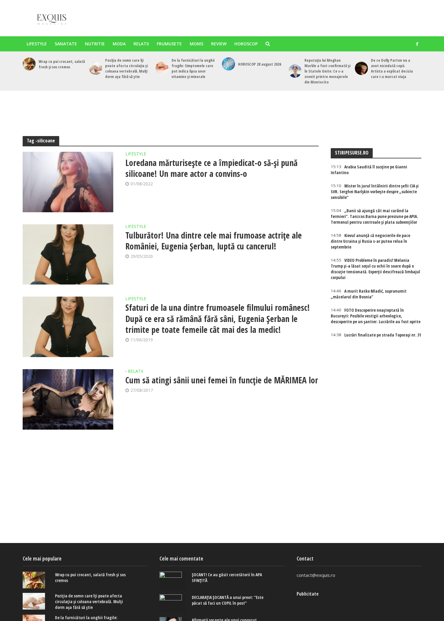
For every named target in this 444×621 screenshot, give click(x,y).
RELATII (141, 44)
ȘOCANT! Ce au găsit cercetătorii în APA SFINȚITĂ (227, 577)
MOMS (196, 44)
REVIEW (219, 44)
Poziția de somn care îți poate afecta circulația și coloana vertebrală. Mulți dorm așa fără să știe (126, 68)
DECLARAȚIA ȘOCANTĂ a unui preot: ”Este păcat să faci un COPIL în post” (227, 600)
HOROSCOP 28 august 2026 (259, 64)
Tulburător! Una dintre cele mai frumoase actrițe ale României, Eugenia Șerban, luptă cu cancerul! (213, 241)
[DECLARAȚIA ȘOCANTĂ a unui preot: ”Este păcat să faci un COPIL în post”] (172, 603)
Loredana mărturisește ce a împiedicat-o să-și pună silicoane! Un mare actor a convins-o (211, 168)
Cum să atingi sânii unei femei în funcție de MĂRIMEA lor (221, 380)
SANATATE (66, 44)
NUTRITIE (95, 44)
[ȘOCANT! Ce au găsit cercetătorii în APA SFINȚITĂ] (172, 581)
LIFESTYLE (37, 44)
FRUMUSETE (169, 44)
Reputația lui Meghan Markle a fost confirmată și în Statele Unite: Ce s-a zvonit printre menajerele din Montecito (327, 71)
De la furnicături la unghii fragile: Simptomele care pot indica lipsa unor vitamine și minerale (193, 68)
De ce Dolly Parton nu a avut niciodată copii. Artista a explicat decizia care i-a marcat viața (392, 68)
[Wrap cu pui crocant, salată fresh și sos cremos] (29, 63)
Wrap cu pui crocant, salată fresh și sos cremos (62, 64)
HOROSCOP (246, 44)
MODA (119, 44)
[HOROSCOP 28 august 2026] (228, 63)
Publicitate (308, 593)
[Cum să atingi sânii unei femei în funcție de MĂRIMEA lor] (68, 399)
